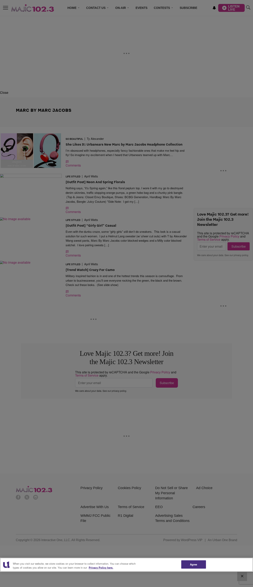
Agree (193, 564)
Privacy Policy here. (101, 567)
